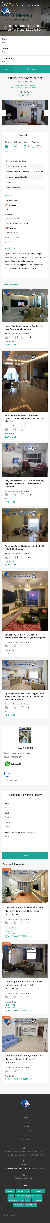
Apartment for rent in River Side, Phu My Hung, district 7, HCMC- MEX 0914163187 (24, 911)
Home (15, 85)
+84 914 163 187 (11, 3)
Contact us (26, 1139)
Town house (18, 1205)
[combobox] (25, 42)
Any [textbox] (3, 42)
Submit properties (26, 1130)
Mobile (7, 822)
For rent (23, 85)
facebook (23, 5)
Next (46, 113)
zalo (12, 5)
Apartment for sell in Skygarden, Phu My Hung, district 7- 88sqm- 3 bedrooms (24, 1059)
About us (25, 1135)
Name (7, 803)
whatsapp (7, 5)
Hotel (11, 1196)
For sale (26, 1122)
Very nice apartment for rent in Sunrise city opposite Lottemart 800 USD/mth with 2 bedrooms (24, 484)
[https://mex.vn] (5, 14)
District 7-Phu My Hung (19, 87)
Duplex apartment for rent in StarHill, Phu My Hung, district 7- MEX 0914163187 (23, 985)
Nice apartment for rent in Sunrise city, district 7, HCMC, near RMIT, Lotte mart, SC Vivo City (24, 418)
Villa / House (31, 1205)
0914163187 (16, 757)
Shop (28, 1200)
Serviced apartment (16, 1200)
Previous (4, 113)
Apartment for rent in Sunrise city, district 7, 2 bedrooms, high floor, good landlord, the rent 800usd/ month (25, 696)
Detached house (23, 1191)
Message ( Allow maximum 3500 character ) (19, 832)
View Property (25, 315)
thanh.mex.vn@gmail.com (20, 753)
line (17, 5)
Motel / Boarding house (25, 1196)
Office (39, 1196)
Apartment (33, 85)
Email (7, 813)
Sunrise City (36, 87)
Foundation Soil (38, 1191)
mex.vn (12, 1215)
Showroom (37, 1200)
